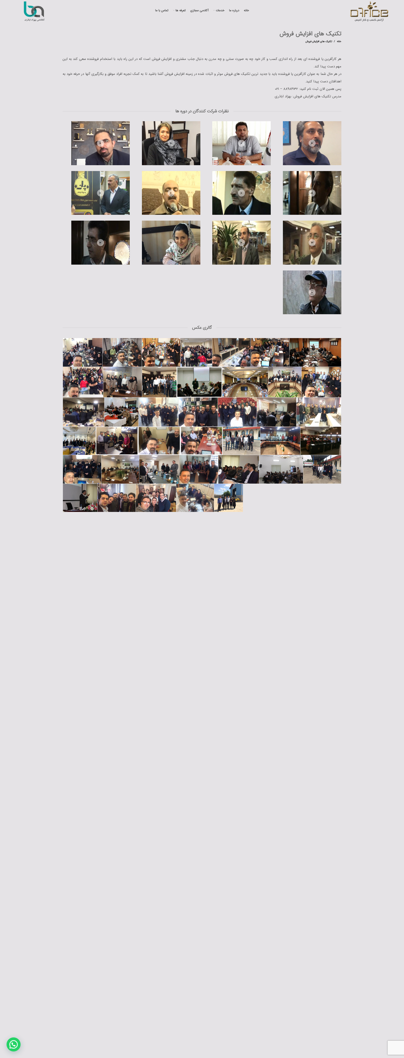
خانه (339, 42)
